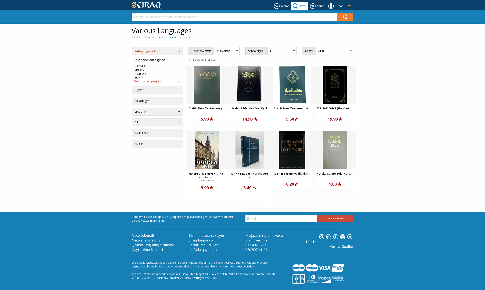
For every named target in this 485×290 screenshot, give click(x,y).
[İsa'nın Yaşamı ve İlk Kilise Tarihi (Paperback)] (292, 150)
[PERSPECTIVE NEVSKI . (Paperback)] (207, 150)
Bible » (138, 77)
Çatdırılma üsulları (204, 245)
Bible (162, 37)
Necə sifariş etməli (147, 240)
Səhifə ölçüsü (256, 51)
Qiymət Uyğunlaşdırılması (153, 245)
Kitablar (149, 37)
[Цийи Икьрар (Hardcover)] (249, 150)
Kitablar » (140, 73)
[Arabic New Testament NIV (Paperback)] (292, 85)
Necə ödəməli (143, 235)
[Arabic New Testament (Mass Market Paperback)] (207, 85)
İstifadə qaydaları (203, 249)
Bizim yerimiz (256, 240)
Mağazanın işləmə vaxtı (264, 235)
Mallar (136, 37)
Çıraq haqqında (201, 240)
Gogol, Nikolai (206, 180)
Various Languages (181, 37)
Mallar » (139, 70)
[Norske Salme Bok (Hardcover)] (335, 150)
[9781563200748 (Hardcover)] (335, 85)
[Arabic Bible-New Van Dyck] (250, 85)
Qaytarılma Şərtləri (147, 249)
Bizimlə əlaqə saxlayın (206, 235)
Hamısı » (139, 65)
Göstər (309, 51)
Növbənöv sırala (201, 51)
